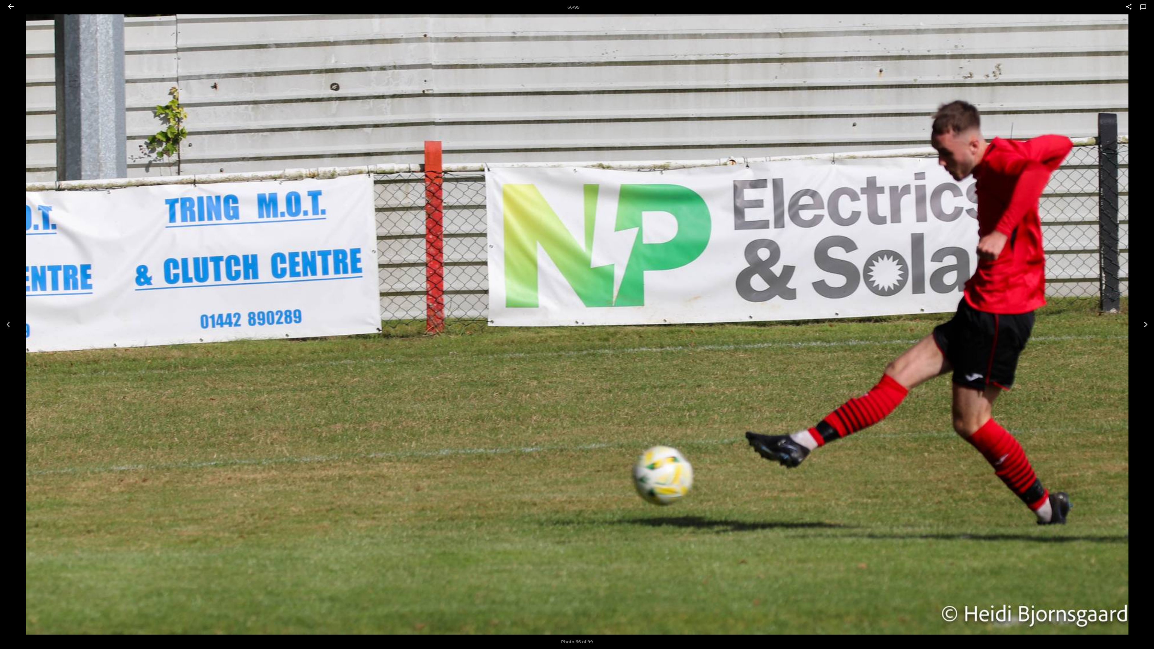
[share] (1128, 7)
